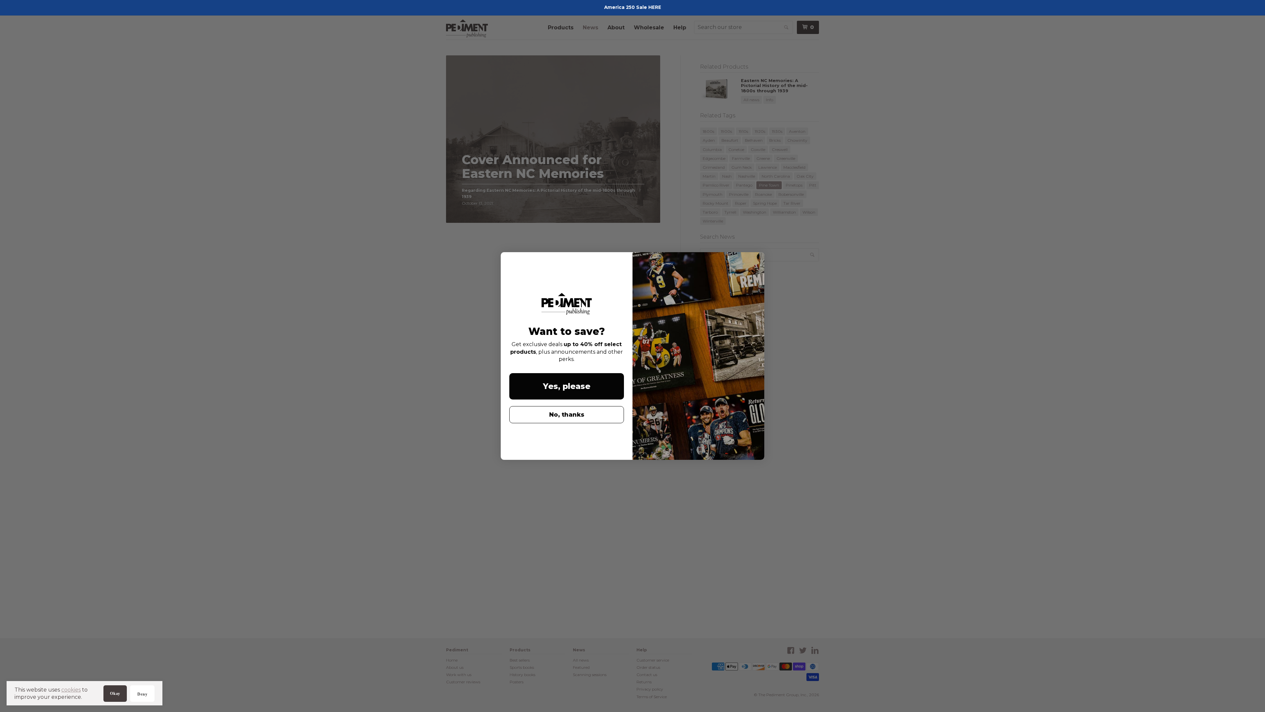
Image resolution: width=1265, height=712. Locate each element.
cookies (71, 690)
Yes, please (566, 386)
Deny (142, 694)
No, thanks (566, 414)
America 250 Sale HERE (632, 7)
